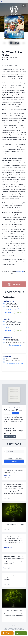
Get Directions (8, 312)
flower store (19, 274)
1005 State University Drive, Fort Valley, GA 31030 (14, 346)
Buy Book (15, 413)
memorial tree (20, 271)
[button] (14, 512)
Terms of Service (18, 629)
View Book (7, 413)
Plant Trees (19, 312)
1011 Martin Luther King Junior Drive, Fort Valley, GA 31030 (15, 308)
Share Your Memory (10, 436)
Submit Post (14, 461)
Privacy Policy (10, 629)
